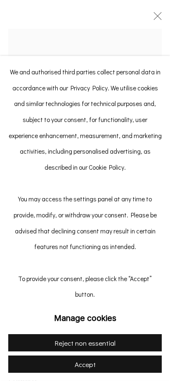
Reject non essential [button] (85, 343)
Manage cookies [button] (85, 318)
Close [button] (155, 18)
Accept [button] (85, 364)
